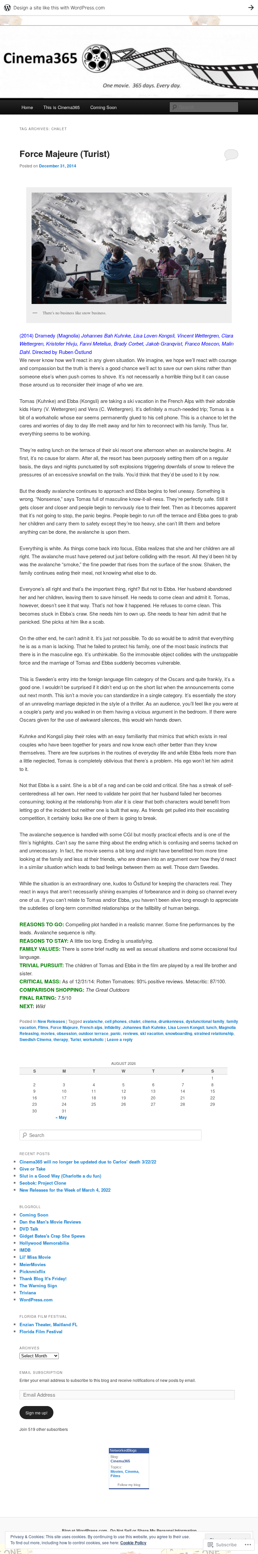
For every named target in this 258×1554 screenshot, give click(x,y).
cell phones (116, 1021)
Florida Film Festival (40, 1331)
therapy (60, 1039)
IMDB (25, 1250)
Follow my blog (129, 1485)
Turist (75, 1039)
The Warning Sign (38, 1285)
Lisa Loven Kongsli (186, 1027)
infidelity (112, 1027)
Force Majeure (64, 1027)
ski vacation (151, 1033)
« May (61, 1117)
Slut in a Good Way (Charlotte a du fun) (60, 1176)
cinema (149, 1021)
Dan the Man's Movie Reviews (50, 1222)
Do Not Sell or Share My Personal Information (153, 1530)
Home (27, 107)
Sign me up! (36, 1412)
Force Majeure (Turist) (64, 153)
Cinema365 (120, 1461)
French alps (91, 1027)
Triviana (27, 1292)
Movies (117, 1471)
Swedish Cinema (35, 1039)
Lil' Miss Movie (35, 1257)
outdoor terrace (94, 1033)
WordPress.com (36, 1299)
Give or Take (32, 1169)
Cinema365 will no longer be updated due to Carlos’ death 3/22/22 (87, 1161)
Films (43, 1027)
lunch (211, 1027)
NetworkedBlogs (123, 1450)
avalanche (93, 1021)
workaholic (93, 1039)
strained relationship (213, 1033)
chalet (134, 1021)
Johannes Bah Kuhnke (144, 1027)
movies (48, 1033)
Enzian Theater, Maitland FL (48, 1324)
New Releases (51, 1021)
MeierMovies (32, 1264)
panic (116, 1033)
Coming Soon (103, 107)
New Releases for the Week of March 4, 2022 (65, 1190)
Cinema (131, 1471)
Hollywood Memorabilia (44, 1243)
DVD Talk (28, 1229)
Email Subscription (40, 1372)
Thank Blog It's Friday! (43, 1278)
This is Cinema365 (61, 107)
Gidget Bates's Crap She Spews (52, 1236)
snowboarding (178, 1033)
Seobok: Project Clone (42, 1183)
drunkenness (171, 1021)
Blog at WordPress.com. (85, 1530)
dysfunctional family (205, 1021)
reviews (130, 1033)
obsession (67, 1033)
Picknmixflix (32, 1271)
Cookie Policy (133, 1543)
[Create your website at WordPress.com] (129, 7)
